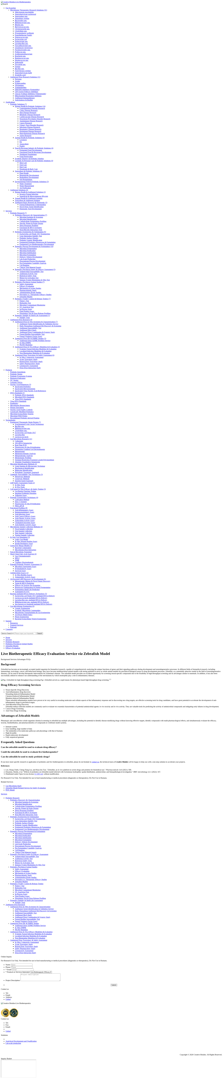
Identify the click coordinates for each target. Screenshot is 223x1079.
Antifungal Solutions (19, 190)
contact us (95, 762)
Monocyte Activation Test (29, 278)
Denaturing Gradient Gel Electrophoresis (30, 449)
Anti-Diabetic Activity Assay (25, 525)
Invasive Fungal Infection (29, 194)
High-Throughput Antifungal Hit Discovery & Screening (40, 326)
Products (9, 370)
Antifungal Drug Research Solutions (25, 77)
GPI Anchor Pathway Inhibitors (26, 92)
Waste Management (27, 186)
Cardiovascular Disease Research (32, 117)
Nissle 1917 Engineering (35, 234)
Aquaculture (24, 144)
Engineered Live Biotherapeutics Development (37, 244)
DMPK (25, 343)
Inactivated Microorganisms (25, 389)
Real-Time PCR (21, 445)
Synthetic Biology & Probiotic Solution (29, 159)
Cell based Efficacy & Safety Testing (28, 489)
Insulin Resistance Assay (24, 543)
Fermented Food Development (31, 150)
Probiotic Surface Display (29, 238)
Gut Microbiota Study (14, 786)
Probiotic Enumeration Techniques (24, 497)
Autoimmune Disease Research (31, 121)
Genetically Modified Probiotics (22, 412)
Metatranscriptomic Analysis (25, 454)
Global (8, 999)
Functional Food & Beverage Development (35, 152)
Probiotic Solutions (18, 104)
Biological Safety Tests (28, 276)
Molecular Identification (23, 470)
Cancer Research (26, 123)
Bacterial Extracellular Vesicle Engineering (30, 619)
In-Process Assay (26, 309)
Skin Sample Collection (23, 533)
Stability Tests (25, 318)
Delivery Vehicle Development (31, 257)
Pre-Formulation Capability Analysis (33, 263)
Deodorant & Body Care (29, 169)
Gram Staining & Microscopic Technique (30, 466)
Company (9, 629)
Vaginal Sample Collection (24, 535)
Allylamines (19, 85)
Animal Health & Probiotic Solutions (29, 138)
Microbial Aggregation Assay (25, 567)
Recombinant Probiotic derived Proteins (24, 418)
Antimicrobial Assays (19, 573)
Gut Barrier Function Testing (25, 491)
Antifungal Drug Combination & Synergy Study (37, 332)
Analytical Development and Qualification (21, 1041)
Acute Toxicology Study (29, 359)
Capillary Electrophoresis (24, 562)
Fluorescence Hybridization (27, 447)
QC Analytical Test (27, 307)
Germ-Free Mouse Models (21, 546)
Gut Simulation (20, 537)
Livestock (23, 140)
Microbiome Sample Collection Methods (26, 527)
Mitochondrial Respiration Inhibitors (28, 96)
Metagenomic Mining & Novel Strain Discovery (32, 581)
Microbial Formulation (28, 255)
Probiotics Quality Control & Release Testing (33, 299)
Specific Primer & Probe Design (31, 223)
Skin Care (23, 163)
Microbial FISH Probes (18, 416)
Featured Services (16, 625)
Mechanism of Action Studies (30, 288)
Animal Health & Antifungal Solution (28, 198)
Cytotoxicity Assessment (31, 357)
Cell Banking (24, 265)
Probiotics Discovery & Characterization (31, 215)
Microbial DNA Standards (24, 397)
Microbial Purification (28, 251)
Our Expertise (11, 8)
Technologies (10, 420)
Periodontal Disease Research (30, 131)
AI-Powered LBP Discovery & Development (28, 579)
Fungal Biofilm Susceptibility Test (32, 334)
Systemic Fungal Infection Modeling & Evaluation (38, 349)
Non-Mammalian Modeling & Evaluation (35, 353)
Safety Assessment (26, 284)
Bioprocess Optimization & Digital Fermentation (32, 587)
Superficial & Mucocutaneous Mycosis (34, 196)
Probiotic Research (18, 213)
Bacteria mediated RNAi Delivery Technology (28, 594)
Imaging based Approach (24, 481)
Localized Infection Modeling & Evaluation (35, 351)
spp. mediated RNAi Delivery (31, 600)
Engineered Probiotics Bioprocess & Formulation (38, 242)
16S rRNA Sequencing (23, 443)
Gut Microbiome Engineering (22, 606)
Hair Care (23, 167)
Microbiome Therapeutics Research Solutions (28, 10)
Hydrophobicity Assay (23, 569)
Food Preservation (26, 156)
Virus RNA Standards (18, 401)
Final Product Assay (27, 311)
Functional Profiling (18, 508)
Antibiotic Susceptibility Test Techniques (26, 474)
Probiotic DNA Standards (24, 395)
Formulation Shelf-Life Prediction (27, 590)
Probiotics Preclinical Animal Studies (29, 282)
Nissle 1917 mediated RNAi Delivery (35, 596)
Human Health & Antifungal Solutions (30, 192)
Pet (21, 142)
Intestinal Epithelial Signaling (25, 493)
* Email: (9, 970)
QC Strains (14, 380)
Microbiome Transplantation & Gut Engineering (32, 613)
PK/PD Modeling (26, 345)
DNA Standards (17, 393)
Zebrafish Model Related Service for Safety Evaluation (26, 788)
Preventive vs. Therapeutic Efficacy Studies (35, 295)
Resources (14, 623)
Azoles (17, 81)
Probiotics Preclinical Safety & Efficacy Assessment (35, 269)
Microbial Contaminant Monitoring (32, 305)
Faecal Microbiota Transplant (21, 552)
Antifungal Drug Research (21, 320)
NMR (17, 560)
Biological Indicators (17, 378)
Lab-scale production (13, 1043)
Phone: (8, 967)
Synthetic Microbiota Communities (27, 610)
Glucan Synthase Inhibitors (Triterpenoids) (30, 94)
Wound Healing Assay (26, 541)
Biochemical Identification (24, 468)
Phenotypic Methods (22, 477)
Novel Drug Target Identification (32, 207)
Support (8, 621)
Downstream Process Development (32, 261)
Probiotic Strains (16, 374)
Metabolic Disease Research (30, 115)
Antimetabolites (20, 87)
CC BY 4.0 (38, 774)
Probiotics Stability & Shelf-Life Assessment (32, 315)
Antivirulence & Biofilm (24, 100)
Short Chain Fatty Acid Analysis (23, 554)
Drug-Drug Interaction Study (30, 368)
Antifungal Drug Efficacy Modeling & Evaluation (37, 347)
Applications (10, 102)
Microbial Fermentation (28, 249)
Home (8, 638)
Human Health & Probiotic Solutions (30, 106)
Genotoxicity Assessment (29, 366)
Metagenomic (20, 451)
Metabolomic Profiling (23, 458)
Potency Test (24, 301)
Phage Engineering (22, 617)
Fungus (17, 67)
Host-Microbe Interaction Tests (31, 230)
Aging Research (25, 136)
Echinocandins (20, 83)
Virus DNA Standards (23, 399)
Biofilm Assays (23, 575)
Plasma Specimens (17, 408)
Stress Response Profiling (29, 226)
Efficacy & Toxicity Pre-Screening (27, 585)
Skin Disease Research (28, 113)
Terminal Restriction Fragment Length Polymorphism (34, 460)
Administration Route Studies (30, 292)
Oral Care (23, 165)
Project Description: (13, 980)
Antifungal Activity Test (28, 274)
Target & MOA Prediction (24, 583)
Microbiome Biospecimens (20, 405)
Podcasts (13, 627)
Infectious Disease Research (30, 127)
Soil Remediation (26, 179)
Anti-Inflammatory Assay (24, 510)
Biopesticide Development (29, 175)
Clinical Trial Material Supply (30, 267)
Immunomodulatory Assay (24, 512)
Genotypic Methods (22, 479)
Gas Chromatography (23, 556)
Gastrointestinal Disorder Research (32, 108)
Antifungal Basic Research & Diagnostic (31, 203)
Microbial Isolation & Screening (31, 217)
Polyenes (18, 79)
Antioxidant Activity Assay (25, 520)
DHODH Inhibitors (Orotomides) (27, 90)
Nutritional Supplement (28, 154)
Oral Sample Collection (23, 531)
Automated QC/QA (22, 592)
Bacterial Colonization (23, 548)
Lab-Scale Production (27, 259)
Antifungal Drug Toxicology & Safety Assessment (34, 355)
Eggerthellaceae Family (23, 35)
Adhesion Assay (21, 495)
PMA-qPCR (19, 506)
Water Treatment (26, 184)
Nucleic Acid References (20, 385)
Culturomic (19, 441)
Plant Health (24, 173)
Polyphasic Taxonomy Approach (27, 472)
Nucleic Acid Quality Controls (21, 410)
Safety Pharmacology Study (30, 364)
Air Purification (25, 188)
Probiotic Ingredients (17, 372)
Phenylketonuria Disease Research (32, 133)
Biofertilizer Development (29, 177)
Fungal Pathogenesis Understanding (33, 205)
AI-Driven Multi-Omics (23, 615)
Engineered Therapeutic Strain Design (25, 422)
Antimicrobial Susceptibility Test (31, 272)
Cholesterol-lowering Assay (25, 523)
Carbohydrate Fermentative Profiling (33, 221)
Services (9, 211)
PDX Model (10, 790)
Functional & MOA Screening (31, 228)
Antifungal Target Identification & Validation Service (39, 324)
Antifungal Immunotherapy (25, 98)
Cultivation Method (22, 500)
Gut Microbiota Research (21, 439)
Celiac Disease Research (29, 110)
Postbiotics (14, 403)
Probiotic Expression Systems (21, 376)
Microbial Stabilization (28, 253)
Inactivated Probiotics (23, 387)
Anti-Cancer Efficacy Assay (25, 516)
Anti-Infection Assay (22, 514)
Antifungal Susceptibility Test (30, 328)
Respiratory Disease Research (30, 129)
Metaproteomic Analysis (24, 456)
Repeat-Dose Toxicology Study (31, 361)
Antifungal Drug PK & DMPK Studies (30, 338)
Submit (114, 985)
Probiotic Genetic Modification (31, 240)
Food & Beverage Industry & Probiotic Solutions (34, 148)
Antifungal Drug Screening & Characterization (36, 322)
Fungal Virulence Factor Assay (31, 336)
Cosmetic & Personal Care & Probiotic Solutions (34, 161)
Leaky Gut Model (21, 539)
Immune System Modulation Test (35, 280)
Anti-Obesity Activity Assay (25, 518)
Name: (8, 965)
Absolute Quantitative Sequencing (27, 462)
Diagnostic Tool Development (31, 209)
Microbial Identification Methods (23, 464)
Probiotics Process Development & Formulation (34, 246)
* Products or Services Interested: (18, 972)
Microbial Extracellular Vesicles (21, 414)
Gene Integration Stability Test (31, 236)
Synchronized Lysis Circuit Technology (29, 424)
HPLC (17, 558)
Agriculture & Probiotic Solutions (28, 171)
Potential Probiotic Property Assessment (26, 564)
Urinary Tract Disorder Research (31, 125)
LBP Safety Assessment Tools (22, 483)
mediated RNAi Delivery (31, 598)
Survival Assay (20, 571)
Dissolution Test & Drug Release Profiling (35, 313)
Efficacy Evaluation (27, 286)
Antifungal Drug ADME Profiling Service (35, 341)
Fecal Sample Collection (24, 529)
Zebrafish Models (26, 297)
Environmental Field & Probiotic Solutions (32, 182)
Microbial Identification (28, 219)
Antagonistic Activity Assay (25, 577)
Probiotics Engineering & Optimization (30, 232)
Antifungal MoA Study (28, 330)
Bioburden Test (25, 303)
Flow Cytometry (21, 502)
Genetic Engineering (22, 608)
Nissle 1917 (25, 433)
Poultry (22, 146)
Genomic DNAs (16, 382)
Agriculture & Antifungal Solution (27, 200)
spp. (21, 16)
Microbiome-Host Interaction (25, 550)
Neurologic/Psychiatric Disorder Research (35, 119)
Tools (20, 485)
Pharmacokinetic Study (28, 290)
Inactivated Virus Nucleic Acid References (30, 391)
